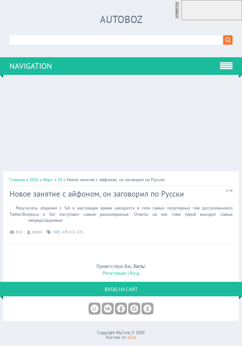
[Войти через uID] (95, 309)
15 (60, 179)
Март (48, 179)
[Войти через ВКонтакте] (108, 309)
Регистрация (114, 273)
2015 (34, 179)
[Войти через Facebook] (121, 309)
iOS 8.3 (68, 232)
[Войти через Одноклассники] (147, 309)
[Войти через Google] (134, 309)
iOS (80, 232)
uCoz (132, 337)
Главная (17, 179)
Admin (37, 232)
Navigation (30, 66)
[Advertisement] (121, 123)
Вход (135, 273)
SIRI (56, 232)
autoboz (121, 19)
